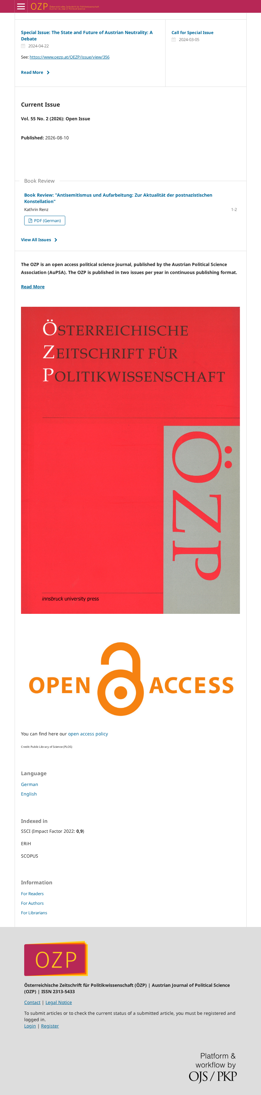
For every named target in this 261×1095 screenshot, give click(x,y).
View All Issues (36, 239)
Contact (32, 1002)
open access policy (88, 734)
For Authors (32, 903)
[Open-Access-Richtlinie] (130, 721)
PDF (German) (47, 220)
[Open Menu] (21, 6)
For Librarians (34, 913)
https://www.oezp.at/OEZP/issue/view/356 (69, 57)
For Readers (32, 893)
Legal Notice (59, 1002)
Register (50, 1026)
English (29, 794)
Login (30, 1026)
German (29, 784)
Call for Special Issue (193, 32)
